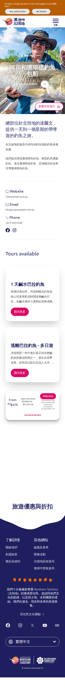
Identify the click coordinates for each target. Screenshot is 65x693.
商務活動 (40, 554)
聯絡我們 (11, 547)
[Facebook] (8, 625)
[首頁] (13, 21)
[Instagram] (20, 625)
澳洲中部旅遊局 (44, 568)
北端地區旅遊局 (44, 561)
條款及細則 (13, 561)
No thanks (41, 11)
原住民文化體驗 (30, 614)
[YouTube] (45, 625)
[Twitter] (32, 625)
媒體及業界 (41, 547)
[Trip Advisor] (57, 625)
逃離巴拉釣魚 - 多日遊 (32, 345)
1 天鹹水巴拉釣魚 (28, 284)
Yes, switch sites (17, 11)
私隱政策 (11, 554)
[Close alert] (61, 4)
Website (48, 396)
